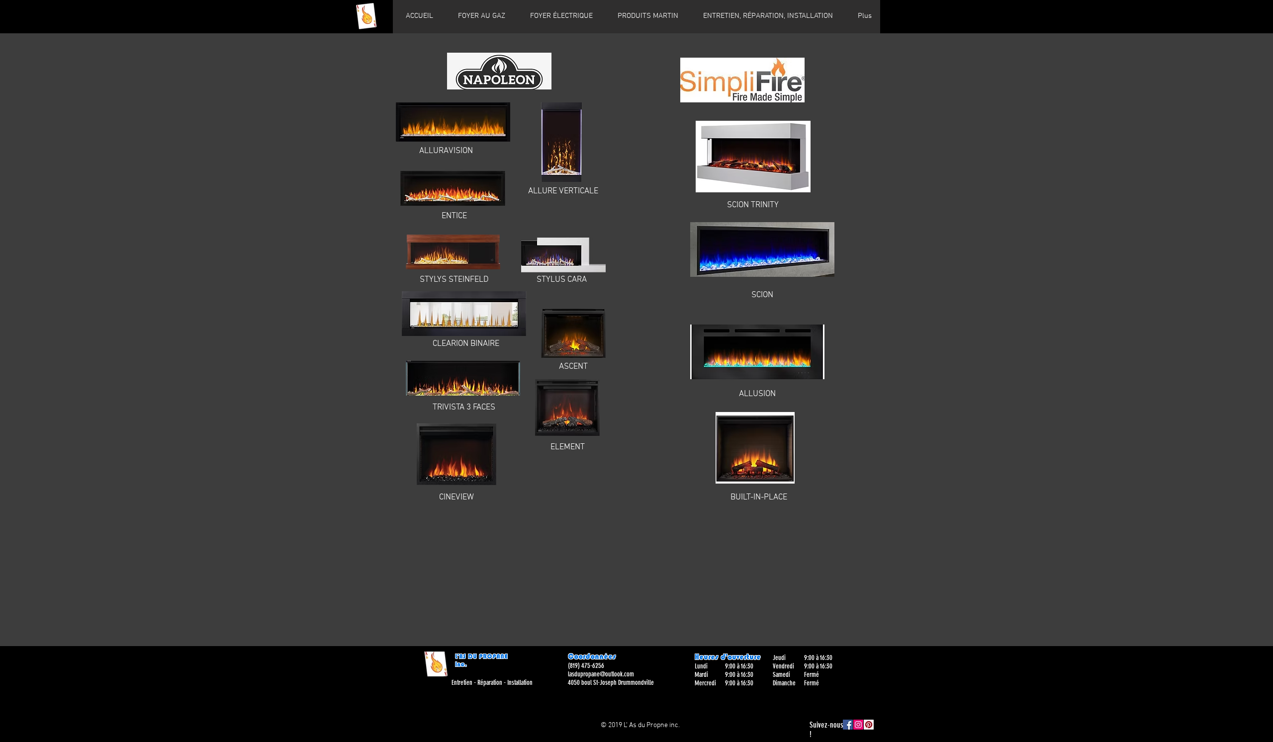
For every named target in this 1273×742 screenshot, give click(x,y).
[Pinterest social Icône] (869, 725)
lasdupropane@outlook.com (601, 674)
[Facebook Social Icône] (848, 725)
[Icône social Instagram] (858, 725)
